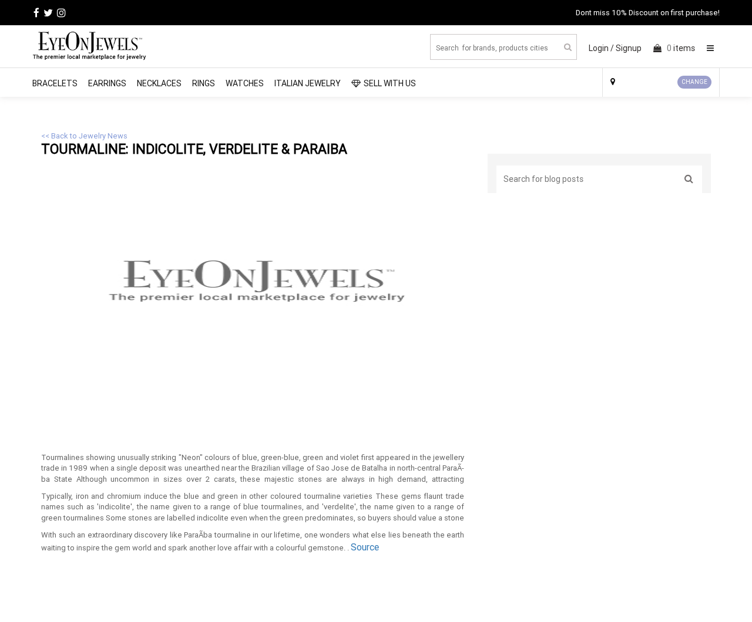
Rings (203, 83)
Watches (245, 83)
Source (365, 547)
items (681, 48)
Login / (601, 48)
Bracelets (55, 83)
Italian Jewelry (307, 83)
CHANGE (694, 82)
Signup (629, 48)
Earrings (107, 83)
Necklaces (159, 83)
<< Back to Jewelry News (84, 136)
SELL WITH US (390, 83)
